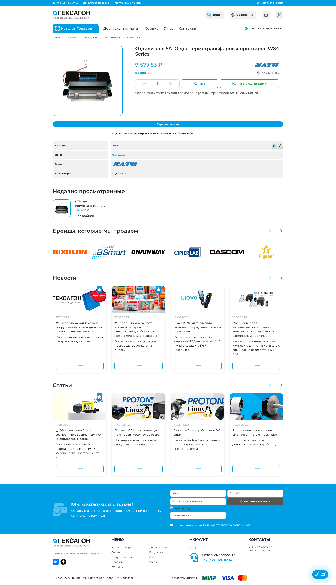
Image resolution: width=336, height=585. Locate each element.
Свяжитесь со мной (255, 501)
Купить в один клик (249, 84)
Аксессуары (90, 37)
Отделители (134, 37)
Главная (57, 37)
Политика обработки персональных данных (77, 553)
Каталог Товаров (122, 547)
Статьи (62, 385)
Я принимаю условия (212, 525)
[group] (79, 208)
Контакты (187, 28)
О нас (168, 28)
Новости (65, 278)
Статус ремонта (121, 557)
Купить (199, 84)
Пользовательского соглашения (226, 525)
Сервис (152, 28)
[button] (270, 231)
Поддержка (156, 552)
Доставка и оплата (120, 28)
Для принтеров (112, 37)
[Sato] (266, 65)
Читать (79, 366)
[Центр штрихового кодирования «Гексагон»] (71, 15)
